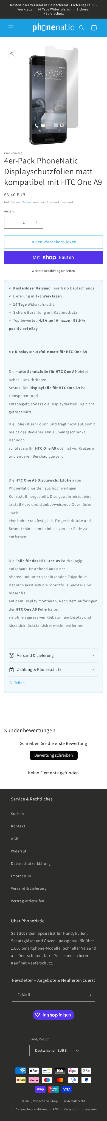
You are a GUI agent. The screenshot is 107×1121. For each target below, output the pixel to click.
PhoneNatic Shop (45, 1101)
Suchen (17, 813)
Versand (27, 202)
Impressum (21, 875)
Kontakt (18, 826)
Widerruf (18, 851)
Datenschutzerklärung (31, 863)
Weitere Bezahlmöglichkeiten (53, 271)
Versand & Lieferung (28, 888)
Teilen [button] (19, 682)
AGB (14, 838)
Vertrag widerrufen (27, 900)
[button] (11, 28)
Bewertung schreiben (53, 755)
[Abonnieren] (89, 995)
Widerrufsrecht (74, 1101)
